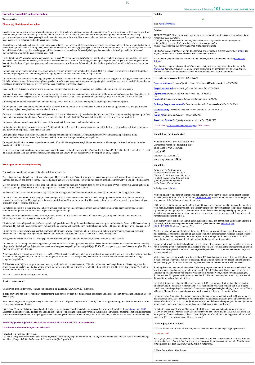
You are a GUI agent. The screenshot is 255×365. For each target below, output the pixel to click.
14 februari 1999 (203, 197)
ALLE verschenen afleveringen (181, 125)
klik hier (172, 188)
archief (241, 51)
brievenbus (159, 69)
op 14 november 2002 (135, 309)
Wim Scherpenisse (166, 23)
